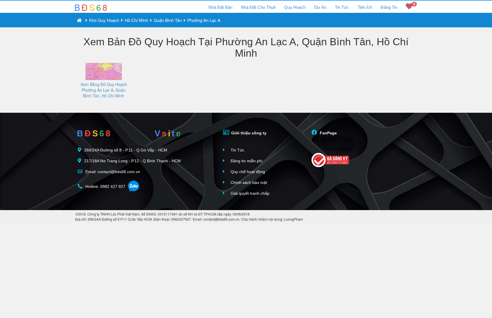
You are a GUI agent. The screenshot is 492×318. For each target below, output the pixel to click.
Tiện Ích (365, 7)
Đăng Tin (389, 7)
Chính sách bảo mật (248, 182)
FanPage (328, 133)
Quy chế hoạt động (247, 171)
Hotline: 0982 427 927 (104, 186)
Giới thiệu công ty (248, 133)
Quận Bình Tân (168, 20)
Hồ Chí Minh (136, 20)
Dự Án (320, 7)
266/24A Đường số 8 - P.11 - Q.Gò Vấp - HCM (125, 150)
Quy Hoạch (295, 7)
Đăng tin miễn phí (246, 161)
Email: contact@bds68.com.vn (112, 171)
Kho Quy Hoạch (104, 20)
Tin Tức (342, 7)
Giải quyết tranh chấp (249, 193)
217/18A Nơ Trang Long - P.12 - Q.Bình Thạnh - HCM (132, 161)
